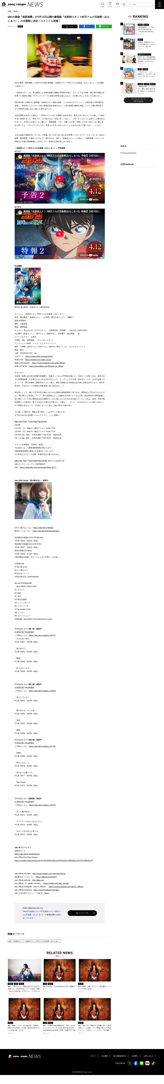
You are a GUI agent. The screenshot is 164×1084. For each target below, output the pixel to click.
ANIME (10, 984)
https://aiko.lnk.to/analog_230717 (42, 635)
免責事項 (135, 1056)
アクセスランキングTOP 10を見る (138, 100)
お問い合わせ (148, 1056)
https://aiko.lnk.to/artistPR (46, 877)
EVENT (146, 84)
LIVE (15, 984)
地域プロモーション (144, 54)
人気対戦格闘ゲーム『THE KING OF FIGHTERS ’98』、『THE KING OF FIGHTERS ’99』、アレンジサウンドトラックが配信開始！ (147, 30)
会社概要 (104, 1056)
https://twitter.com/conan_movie (38, 360)
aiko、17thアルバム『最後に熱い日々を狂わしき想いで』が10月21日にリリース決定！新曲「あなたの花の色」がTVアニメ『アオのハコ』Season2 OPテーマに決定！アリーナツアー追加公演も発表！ (24, 989)
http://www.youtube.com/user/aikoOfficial (48, 874)
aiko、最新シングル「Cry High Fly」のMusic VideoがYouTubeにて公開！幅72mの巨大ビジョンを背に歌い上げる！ (24, 1028)
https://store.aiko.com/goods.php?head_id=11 (38, 467)
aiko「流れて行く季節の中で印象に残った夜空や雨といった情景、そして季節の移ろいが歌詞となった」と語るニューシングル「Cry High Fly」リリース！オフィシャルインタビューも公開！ (94, 1028)
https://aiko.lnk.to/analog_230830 (42, 691)
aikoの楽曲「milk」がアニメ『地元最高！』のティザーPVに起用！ (94, 988)
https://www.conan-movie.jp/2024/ (39, 356)
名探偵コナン (34, 911)
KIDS (139, 69)
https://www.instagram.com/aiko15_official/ (66, 887)
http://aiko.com (38, 880)
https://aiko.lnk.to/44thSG (43, 528)
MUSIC (16, 11)
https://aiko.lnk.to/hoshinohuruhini (46, 531)
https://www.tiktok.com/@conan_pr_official (46, 366)
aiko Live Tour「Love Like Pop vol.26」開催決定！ (59, 988)
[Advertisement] (137, 123)
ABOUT (93, 1056)
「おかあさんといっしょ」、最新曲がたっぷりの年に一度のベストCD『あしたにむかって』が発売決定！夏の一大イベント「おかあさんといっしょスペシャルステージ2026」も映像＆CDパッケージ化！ (147, 74)
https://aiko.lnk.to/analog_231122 (42, 746)
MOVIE (153, 84)
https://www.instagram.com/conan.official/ (48, 363)
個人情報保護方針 (119, 1056)
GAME (140, 25)
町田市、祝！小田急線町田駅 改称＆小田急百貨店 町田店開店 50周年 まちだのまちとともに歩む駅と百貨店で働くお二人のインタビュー (147, 59)
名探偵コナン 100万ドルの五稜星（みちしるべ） (43, 941)
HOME (9, 11)
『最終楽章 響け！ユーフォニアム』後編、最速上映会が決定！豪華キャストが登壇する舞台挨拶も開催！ (147, 89)
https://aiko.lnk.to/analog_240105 (42, 805)
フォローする (83, 913)
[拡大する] (49, 485)
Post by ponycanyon (128, 153)
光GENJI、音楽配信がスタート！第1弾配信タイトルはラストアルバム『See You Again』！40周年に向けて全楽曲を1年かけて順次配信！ (147, 44)
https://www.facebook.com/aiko (46, 890)
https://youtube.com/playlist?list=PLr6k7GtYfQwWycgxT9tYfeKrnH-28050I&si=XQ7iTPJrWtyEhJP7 (54, 861)
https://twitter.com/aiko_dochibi (56, 883)
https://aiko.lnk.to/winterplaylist (27, 854)
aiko (24, 911)
